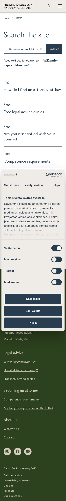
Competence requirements (22, 399)
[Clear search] (41, 48)
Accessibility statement (17, 480)
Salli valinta (33, 310)
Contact (9, 437)
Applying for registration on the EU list (28, 408)
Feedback (9, 491)
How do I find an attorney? (21, 370)
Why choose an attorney (20, 361)
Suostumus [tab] (11, 185)
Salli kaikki (33, 298)
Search (54, 49)
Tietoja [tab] (55, 185)
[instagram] (7, 451)
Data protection (13, 475)
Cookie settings (13, 496)
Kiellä (33, 322)
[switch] (56, 259)
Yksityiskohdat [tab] (34, 185)
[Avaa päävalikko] (60, 6)
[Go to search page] (49, 6)
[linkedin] (28, 451)
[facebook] (17, 451)
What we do (11, 428)
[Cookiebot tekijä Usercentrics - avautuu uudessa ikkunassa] (46, 175)
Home (6, 17)
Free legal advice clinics (19, 378)
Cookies (8, 486)
